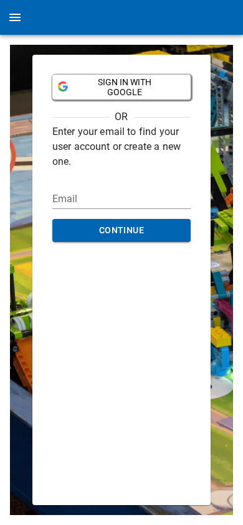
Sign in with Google (124, 87)
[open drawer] (14, 17)
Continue (121, 230)
